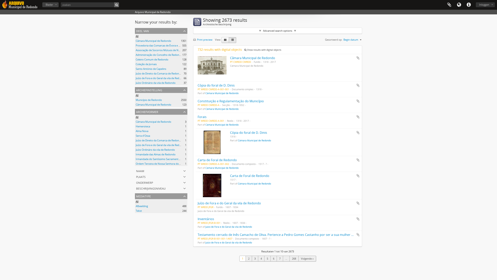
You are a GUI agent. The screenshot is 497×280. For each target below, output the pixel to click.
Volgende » (307, 258)
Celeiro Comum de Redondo (152, 59)
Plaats (141, 176)
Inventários (206, 219)
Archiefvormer (147, 111)
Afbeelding (142, 206)
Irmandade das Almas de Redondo (156, 154)
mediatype (143, 196)
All (137, 36)
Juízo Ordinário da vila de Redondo (156, 83)
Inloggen (484, 4)
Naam (140, 170)
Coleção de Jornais (146, 64)
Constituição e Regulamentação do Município (231, 101)
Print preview (204, 39)
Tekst (139, 211)
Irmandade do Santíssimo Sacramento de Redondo (165, 159)
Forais (202, 117)
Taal (459, 5)
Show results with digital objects (263, 50)
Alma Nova (142, 131)
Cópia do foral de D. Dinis (216, 85)
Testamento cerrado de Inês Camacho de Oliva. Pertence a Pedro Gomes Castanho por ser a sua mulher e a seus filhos (285, 235)
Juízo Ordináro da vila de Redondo (155, 149)
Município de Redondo (149, 100)
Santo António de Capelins (151, 69)
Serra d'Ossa (143, 135)
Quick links (469, 5)
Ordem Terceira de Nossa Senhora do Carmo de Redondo (169, 163)
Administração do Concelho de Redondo (159, 55)
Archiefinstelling (149, 89)
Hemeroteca (143, 126)
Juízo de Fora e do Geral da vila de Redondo (160, 78)
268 (294, 258)
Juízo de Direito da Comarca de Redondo (159, 73)
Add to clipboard (358, 58)
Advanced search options (277, 30)
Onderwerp (144, 182)
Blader (49, 4)
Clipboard (449, 5)
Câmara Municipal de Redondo (153, 41)
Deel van (142, 30)
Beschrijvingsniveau (151, 188)
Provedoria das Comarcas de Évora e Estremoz (162, 45)
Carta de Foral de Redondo (217, 160)
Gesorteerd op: (333, 39)
